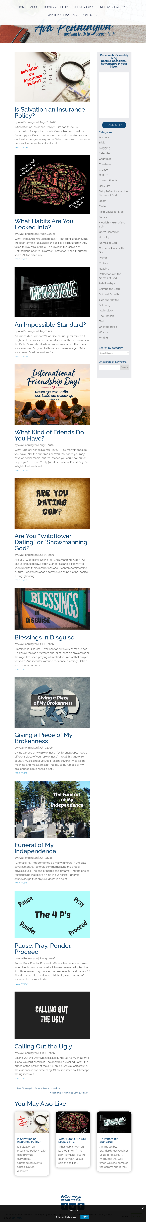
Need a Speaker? (112, 7)
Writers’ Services (61, 15)
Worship (104, 332)
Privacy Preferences (67, 1217)
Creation (104, 169)
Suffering (104, 305)
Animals (104, 137)
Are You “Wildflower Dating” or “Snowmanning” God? (52, 542)
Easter (103, 206)
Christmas (105, 164)
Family (103, 217)
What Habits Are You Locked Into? (44, 224)
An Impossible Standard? (50, 324)
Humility (104, 237)
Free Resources (84, 7)
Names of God (108, 242)
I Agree (85, 1217)
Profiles (103, 263)
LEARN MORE (114, 125)
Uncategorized (108, 326)
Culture (103, 175)
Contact (88, 15)
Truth (102, 321)
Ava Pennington (28, 122)
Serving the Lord (109, 288)
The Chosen (106, 315)
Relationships (107, 283)
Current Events (108, 180)
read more (21, 147)
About (35, 7)
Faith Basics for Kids (111, 211)
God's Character (109, 231)
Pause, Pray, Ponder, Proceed (43, 948)
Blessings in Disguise (44, 637)
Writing (103, 337)
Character (105, 158)
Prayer (103, 257)
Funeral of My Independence (35, 848)
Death (102, 200)
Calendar (104, 153)
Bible (102, 142)
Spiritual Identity (109, 299)
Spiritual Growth (109, 294)
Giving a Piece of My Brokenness (43, 738)
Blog (64, 7)
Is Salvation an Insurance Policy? (50, 112)
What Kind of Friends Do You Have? (49, 435)
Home (22, 7)
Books (49, 7)
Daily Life (104, 185)
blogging (104, 147)
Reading (104, 268)
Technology (106, 310)
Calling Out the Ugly (43, 1046)
